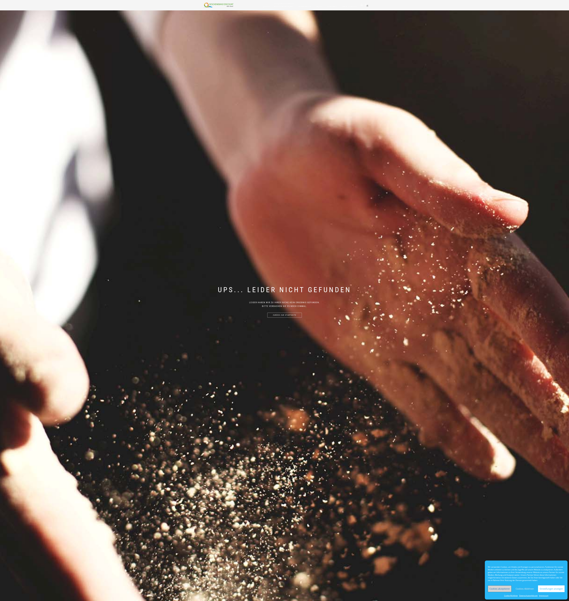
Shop (266, 7)
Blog (319, 7)
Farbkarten (304, 7)
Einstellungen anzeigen (551, 588)
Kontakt (332, 7)
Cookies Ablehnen (525, 588)
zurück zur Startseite (284, 315)
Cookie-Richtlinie (511, 595)
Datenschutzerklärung (528, 595)
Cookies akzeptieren (499, 588)
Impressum (543, 595)
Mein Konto (349, 7)
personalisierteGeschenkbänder (283, 5)
